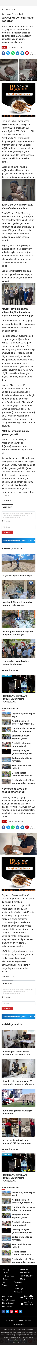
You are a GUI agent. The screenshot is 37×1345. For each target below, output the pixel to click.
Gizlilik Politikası (18, 1325)
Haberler (7, 9)
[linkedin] (22, 53)
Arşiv (16, 1285)
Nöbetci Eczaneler (8, 1303)
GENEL (14, 9)
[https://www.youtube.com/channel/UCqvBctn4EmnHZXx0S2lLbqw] (16, 1311)
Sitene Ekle (13, 1320)
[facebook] (3, 53)
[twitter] (8, 53)
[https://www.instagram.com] (11, 1311)
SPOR (22, 1279)
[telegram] (17, 53)
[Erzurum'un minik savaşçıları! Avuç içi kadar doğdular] (18, 69)
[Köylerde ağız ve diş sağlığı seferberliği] (18, 844)
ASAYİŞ (6, 1269)
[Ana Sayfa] (2, 9)
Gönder (7, 532)
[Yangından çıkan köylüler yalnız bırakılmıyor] (18, 648)
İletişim (28, 1320)
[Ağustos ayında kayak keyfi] (18, 563)
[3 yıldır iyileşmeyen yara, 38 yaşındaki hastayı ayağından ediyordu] (18, 1068)
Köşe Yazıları (10, 1276)
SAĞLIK (6, 1279)
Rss (6, 1320)
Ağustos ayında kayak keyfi (17, 575)
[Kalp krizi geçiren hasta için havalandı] (18, 1098)
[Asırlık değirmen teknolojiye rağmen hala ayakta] (18, 589)
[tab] (7, 507)
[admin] (20, 1311)
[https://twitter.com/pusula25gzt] (7, 1311)
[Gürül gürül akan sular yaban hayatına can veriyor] (18, 619)
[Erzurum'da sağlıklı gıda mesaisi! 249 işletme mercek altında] (18, 1127)
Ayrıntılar (16, 1342)
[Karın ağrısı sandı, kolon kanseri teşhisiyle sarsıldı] (18, 1039)
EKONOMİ (24, 1269)
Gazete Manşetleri (8, 1300)
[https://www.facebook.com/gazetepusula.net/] (3, 1311)
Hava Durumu (7, 1297)
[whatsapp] (13, 53)
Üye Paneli (18, 1282)
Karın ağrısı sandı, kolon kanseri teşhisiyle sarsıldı (16, 1053)
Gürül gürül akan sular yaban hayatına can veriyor (18, 633)
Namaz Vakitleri (7, 1306)
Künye (21, 1320)
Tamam (23, 1342)
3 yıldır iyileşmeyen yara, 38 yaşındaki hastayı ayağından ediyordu (18, 1082)
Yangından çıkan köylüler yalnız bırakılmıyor (16, 662)
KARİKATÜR (25, 1273)
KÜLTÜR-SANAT (26, 1276)
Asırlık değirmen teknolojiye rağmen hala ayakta (17, 603)
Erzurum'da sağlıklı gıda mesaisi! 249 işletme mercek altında (18, 1142)
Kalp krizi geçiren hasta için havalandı (17, 1112)
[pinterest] (27, 53)
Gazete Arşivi (19, 1289)
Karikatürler (18, 1292)
